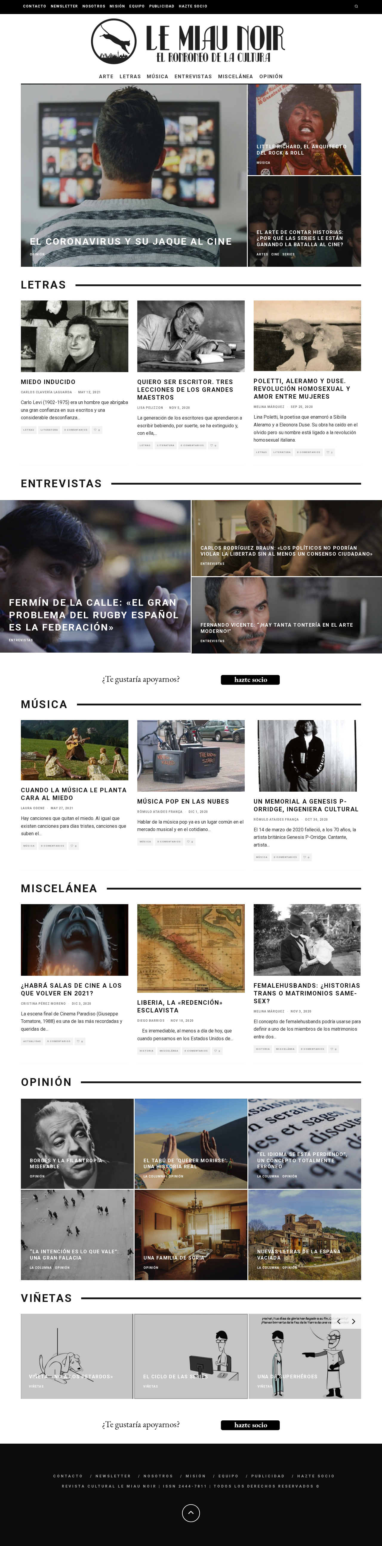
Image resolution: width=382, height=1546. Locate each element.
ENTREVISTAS (193, 76)
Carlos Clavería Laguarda (46, 392)
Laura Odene (33, 808)
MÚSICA (158, 76)
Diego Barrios (151, 1020)
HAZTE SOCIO (193, 6)
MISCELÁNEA (235, 76)
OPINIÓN (271, 76)
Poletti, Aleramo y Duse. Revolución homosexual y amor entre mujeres (302, 388)
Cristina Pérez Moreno (43, 1003)
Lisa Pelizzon (150, 407)
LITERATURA (49, 429)
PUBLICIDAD (162, 6)
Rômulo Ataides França (160, 811)
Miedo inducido (48, 382)
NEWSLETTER (64, 6)
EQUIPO (137, 6)
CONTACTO (35, 6)
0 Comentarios (76, 429)
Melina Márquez (269, 407)
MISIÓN (117, 6)
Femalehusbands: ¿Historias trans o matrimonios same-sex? (307, 993)
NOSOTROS (94, 6)
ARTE (106, 76)
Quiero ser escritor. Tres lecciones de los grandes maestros (185, 389)
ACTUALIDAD (32, 1041)
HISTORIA (146, 1050)
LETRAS (130, 76)
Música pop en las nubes (183, 801)
